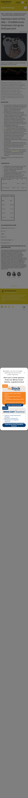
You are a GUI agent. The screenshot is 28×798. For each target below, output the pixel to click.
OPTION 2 (5, 408)
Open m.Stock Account (14, 405)
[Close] (24, 372)
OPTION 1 (5, 386)
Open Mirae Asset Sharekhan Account (14, 425)
